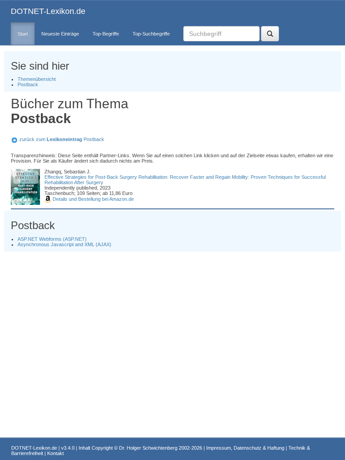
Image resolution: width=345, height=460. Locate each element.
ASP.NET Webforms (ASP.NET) (52, 239)
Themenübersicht (37, 79)
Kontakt (55, 453)
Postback (28, 84)
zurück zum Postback (61, 139)
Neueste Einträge (60, 33)
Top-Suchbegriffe (151, 33)
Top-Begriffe (106, 33)
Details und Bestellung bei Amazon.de (92, 199)
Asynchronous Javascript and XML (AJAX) (64, 244)
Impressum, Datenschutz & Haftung (245, 448)
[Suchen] (270, 33)
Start (23, 33)
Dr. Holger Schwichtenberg (148, 448)
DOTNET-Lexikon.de (48, 11)
